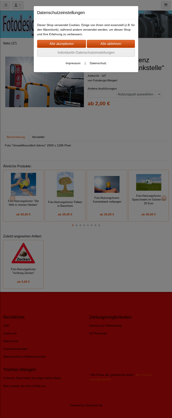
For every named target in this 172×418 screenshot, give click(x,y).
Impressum (73, 63)
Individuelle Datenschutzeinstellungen (86, 52)
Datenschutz (98, 63)
